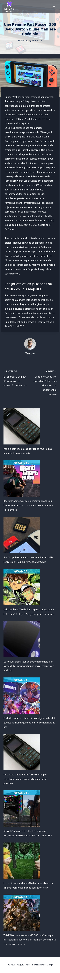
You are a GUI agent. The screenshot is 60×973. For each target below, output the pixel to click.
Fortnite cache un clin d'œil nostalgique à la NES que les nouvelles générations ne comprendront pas (29, 722)
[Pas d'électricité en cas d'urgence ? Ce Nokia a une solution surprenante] (30, 426)
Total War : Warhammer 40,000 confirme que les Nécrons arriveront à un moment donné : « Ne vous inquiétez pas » (29, 940)
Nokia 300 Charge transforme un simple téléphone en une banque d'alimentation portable (25, 779)
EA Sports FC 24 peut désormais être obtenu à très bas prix (15, 378)
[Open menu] (54, 6)
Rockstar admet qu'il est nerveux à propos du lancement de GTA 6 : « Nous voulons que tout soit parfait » (28, 505)
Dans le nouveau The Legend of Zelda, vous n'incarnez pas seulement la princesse (45, 383)
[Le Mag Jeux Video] (9, 6)
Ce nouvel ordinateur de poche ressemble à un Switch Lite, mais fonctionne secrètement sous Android (28, 666)
